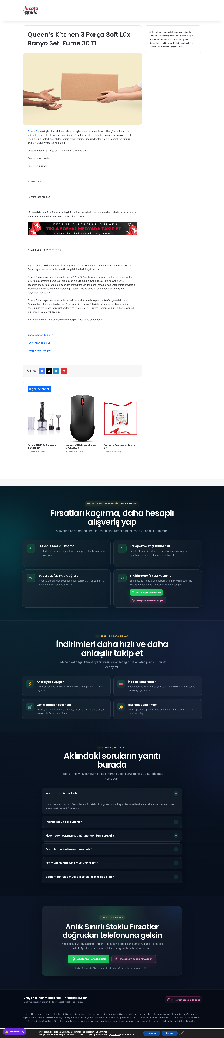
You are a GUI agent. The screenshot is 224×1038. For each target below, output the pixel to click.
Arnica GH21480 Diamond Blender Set (42, 446)
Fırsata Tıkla (34, 131)
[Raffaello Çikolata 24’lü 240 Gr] (120, 418)
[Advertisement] (142, 10)
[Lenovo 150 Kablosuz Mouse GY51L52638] (82, 418)
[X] (49, 371)
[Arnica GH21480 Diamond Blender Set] (44, 418)
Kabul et (152, 1033)
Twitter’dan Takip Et (39, 342)
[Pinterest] (64, 371)
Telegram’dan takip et (40, 350)
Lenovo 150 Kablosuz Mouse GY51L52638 (81, 446)
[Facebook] (42, 371)
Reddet (169, 1033)
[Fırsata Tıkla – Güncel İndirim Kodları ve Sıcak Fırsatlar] (30, 10)
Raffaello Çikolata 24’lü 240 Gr (119, 446)
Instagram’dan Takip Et (40, 335)
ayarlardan (114, 1034)
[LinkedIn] (56, 371)
